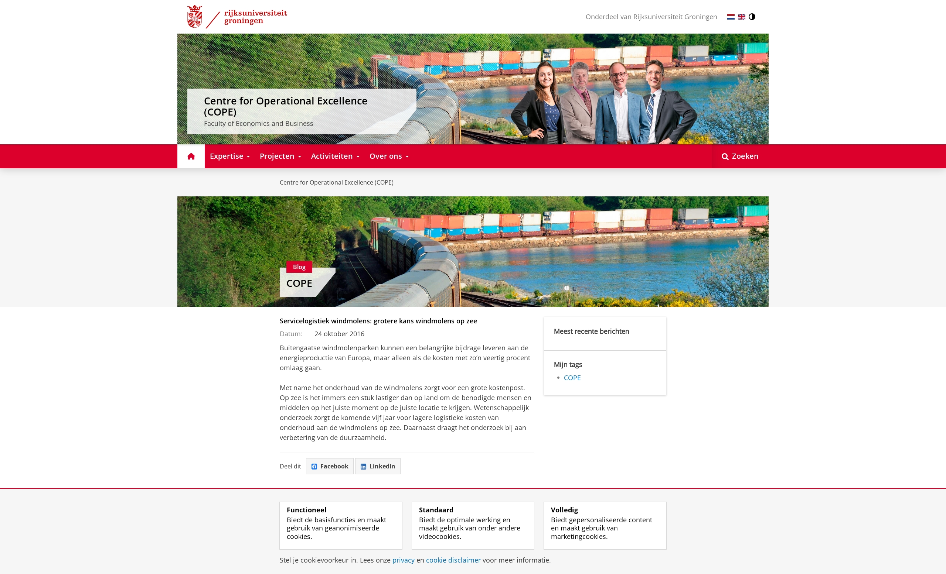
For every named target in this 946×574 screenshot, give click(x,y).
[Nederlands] (731, 17)
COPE (299, 283)
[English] (741, 17)
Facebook (334, 466)
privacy (403, 560)
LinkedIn (382, 466)
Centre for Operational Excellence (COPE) (337, 182)
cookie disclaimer (453, 560)
